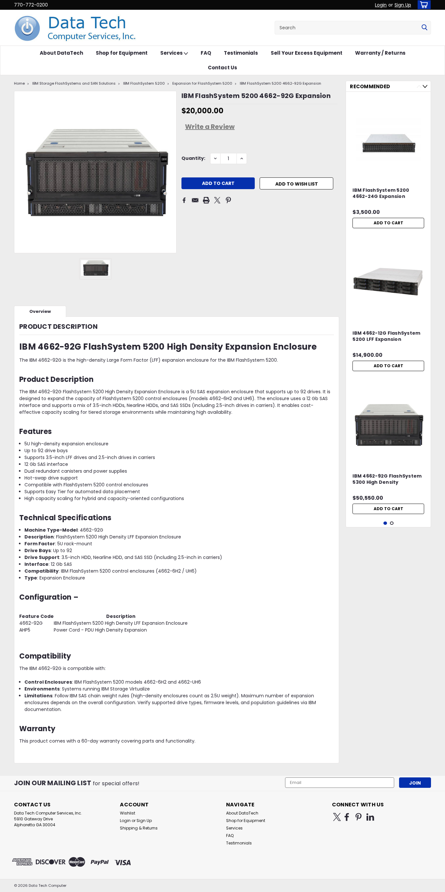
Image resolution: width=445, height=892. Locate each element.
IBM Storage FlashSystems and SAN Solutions (74, 83)
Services (172, 52)
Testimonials (241, 52)
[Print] (206, 200)
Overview (40, 311)
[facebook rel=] (347, 817)
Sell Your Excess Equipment (306, 52)
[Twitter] (217, 200)
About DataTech (61, 52)
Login (381, 5)
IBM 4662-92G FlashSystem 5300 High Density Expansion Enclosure (387, 479)
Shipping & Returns (139, 828)
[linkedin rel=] (370, 817)
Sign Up (403, 5)
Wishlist (127, 813)
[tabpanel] (388, 164)
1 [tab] (385, 523)
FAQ (206, 52)
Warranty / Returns (380, 52)
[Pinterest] (228, 200)
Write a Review (210, 126)
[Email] (195, 200)
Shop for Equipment (122, 52)
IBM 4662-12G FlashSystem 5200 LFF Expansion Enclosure (386, 336)
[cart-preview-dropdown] (422, 4)
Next (425, 86)
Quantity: (193, 158)
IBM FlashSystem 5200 (144, 83)
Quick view (388, 173)
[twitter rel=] (337, 817)
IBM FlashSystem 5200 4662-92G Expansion (280, 83)
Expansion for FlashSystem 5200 (202, 83)
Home (19, 83)
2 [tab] (392, 523)
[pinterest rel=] (358, 817)
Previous (419, 86)
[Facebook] (184, 200)
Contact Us (222, 67)
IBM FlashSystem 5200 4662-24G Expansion (380, 193)
